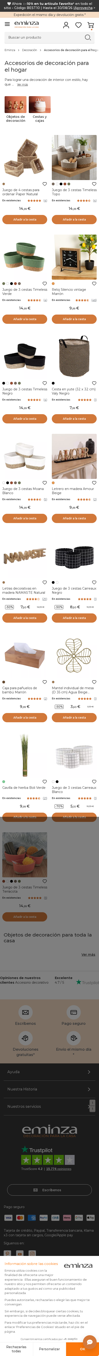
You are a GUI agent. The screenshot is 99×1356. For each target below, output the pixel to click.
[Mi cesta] (90, 26)
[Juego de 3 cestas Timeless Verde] (24, 257)
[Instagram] (32, 1254)
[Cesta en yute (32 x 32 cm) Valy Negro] (74, 356)
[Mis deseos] (78, 26)
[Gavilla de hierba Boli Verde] (24, 755)
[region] (49, 50)
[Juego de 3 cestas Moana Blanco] (24, 456)
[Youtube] (19, 1254)
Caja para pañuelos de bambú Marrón (19, 690)
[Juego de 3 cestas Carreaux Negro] (74, 556)
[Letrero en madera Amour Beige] (74, 456)
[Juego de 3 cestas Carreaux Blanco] (74, 755)
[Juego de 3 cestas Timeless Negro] (24, 356)
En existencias (11, 200)
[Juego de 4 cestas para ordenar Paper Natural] (24, 157)
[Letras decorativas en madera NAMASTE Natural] (24, 556)
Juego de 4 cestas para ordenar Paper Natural (20, 192)
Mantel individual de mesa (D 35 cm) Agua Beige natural (73, 692)
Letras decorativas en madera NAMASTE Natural (23, 590)
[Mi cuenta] (66, 26)
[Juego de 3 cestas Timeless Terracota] (24, 854)
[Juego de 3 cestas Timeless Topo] (74, 157)
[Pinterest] (7, 1254)
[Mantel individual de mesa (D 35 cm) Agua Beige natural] (74, 655)
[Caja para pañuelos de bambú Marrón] (24, 655)
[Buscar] (88, 37)
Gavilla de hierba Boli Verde (24, 788)
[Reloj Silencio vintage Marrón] (74, 257)
